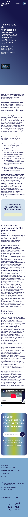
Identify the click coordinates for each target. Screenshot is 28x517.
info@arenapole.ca (10, 487)
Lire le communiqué (7, 406)
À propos (4, 465)
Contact (4, 476)
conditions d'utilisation (14, 450)
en (19, 3)
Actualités (5, 474)
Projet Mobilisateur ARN (10, 471)
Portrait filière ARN (8, 468)
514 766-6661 (8, 490)
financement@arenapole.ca (13, 215)
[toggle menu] (25, 3)
